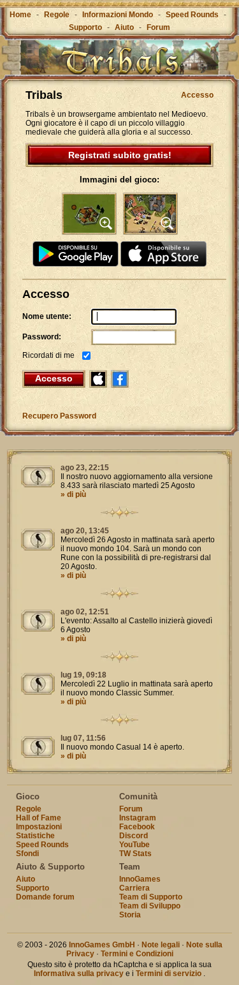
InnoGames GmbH (102, 944)
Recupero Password (59, 415)
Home (20, 14)
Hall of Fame (38, 817)
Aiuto (124, 27)
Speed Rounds (192, 14)
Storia (130, 914)
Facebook (137, 826)
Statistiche (35, 835)
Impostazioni (39, 826)
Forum (158, 27)
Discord (133, 835)
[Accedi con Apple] (98, 379)
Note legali (160, 944)
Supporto (85, 27)
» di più (73, 494)
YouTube (134, 844)
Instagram (137, 817)
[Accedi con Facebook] (120, 379)
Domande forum (45, 896)
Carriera (134, 888)
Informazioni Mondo (117, 14)
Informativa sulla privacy (79, 973)
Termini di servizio (168, 973)
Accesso (197, 95)
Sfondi (27, 853)
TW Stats (135, 853)
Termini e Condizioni (137, 953)
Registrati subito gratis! (119, 155)
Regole (56, 14)
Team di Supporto (150, 896)
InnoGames (140, 879)
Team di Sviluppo (149, 905)
